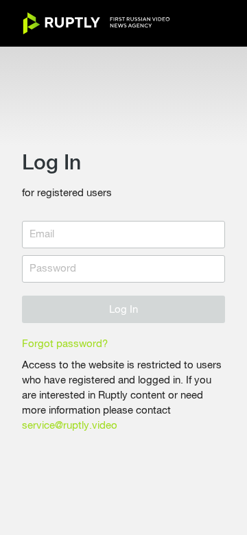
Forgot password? (65, 344)
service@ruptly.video (69, 425)
